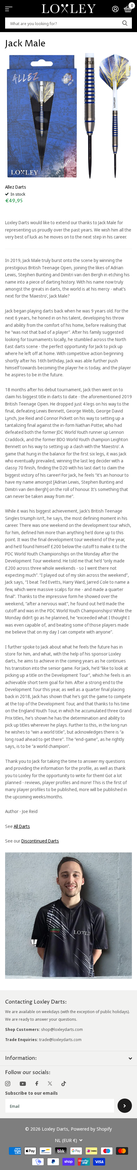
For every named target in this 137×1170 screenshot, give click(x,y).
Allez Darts (15, 187)
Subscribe (125, 1106)
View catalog (8, 8)
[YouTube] (23, 1084)
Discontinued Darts (40, 841)
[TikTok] (63, 1083)
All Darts (22, 826)
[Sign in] (115, 9)
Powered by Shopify (91, 1129)
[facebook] (36, 1083)
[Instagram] (7, 1083)
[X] (50, 1084)
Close (68, 1058)
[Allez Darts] (68, 116)
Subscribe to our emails (31, 1093)
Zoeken (125, 23)
